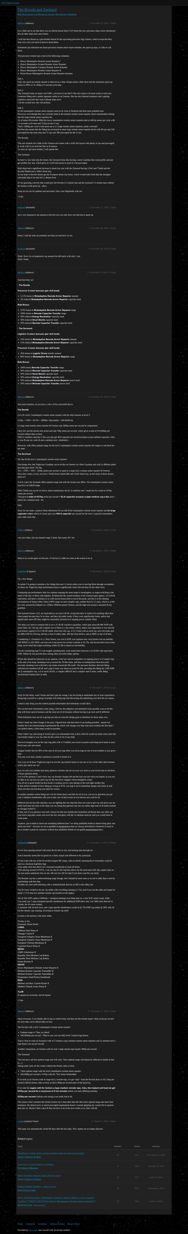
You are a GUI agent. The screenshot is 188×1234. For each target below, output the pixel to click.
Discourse (33, 1230)
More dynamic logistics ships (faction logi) (39, 1175)
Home (20, 1224)
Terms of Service (57, 1224)
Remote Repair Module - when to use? (37, 1186)
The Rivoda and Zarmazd (37, 9)
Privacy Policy (73, 1224)
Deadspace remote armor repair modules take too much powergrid (51, 1153)
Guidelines (42, 1224)
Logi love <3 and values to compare (36, 1164)
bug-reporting (39, 1205)
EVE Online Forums (10, 3)
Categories (30, 1224)
